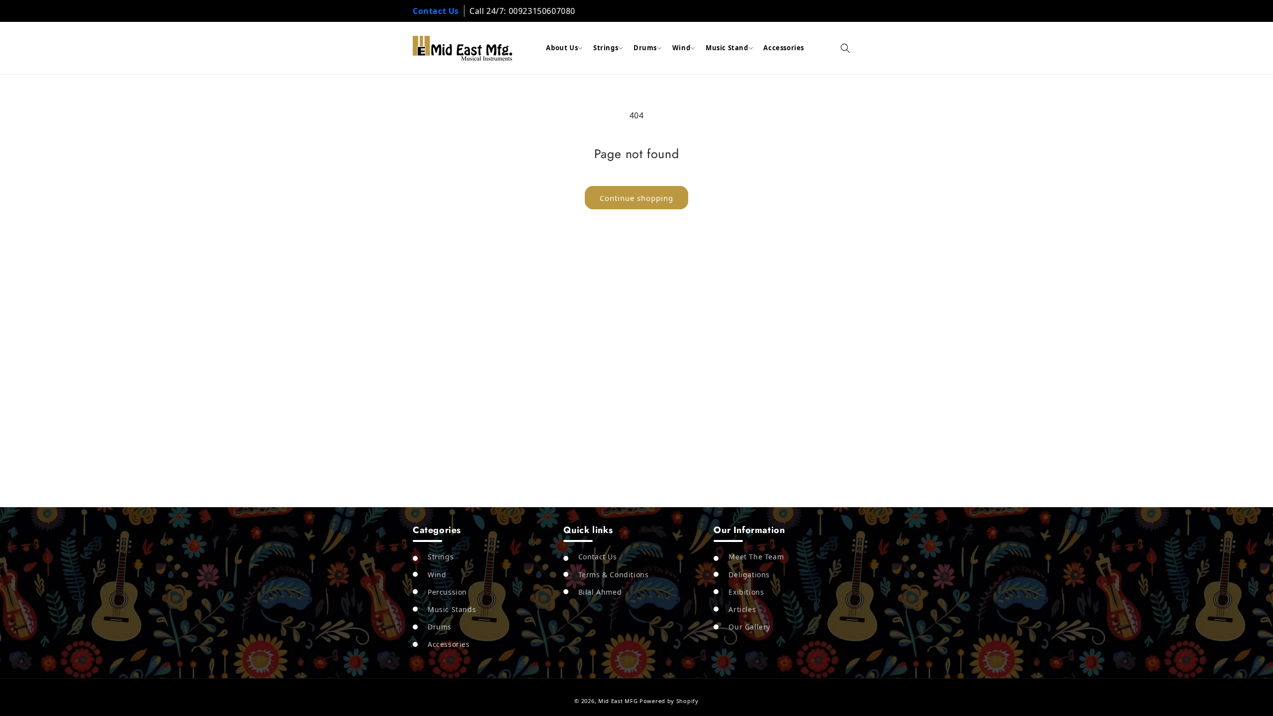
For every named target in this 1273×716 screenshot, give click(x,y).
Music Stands (452, 609)
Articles (742, 609)
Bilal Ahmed (600, 592)
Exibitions (746, 592)
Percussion (447, 592)
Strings (605, 47)
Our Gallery (749, 626)
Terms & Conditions (613, 574)
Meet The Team (756, 556)
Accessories (783, 47)
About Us (562, 47)
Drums (645, 47)
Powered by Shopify (669, 701)
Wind (681, 47)
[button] (845, 48)
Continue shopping (636, 198)
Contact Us (436, 10)
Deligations (749, 574)
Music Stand (727, 47)
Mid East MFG (617, 701)
